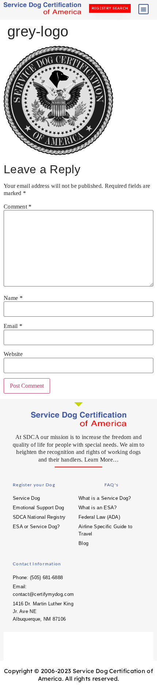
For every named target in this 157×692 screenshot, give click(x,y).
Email (13, 326)
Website (13, 354)
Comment (18, 207)
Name (13, 298)
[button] (143, 9)
